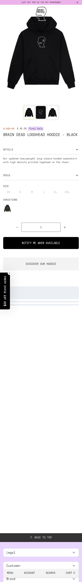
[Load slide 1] (33, 99)
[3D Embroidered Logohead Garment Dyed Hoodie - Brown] (7, 208)
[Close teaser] (9, 273)
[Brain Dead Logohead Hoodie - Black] (29, 112)
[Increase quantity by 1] (64, 227)
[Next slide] (77, 51)
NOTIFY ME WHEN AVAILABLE (41, 243)
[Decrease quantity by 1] (17, 227)
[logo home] (41, 14)
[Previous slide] (4, 51)
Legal (10, 552)
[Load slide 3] (49, 99)
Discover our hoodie (41, 263)
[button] (5, 291)
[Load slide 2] (41, 99)
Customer (13, 565)
